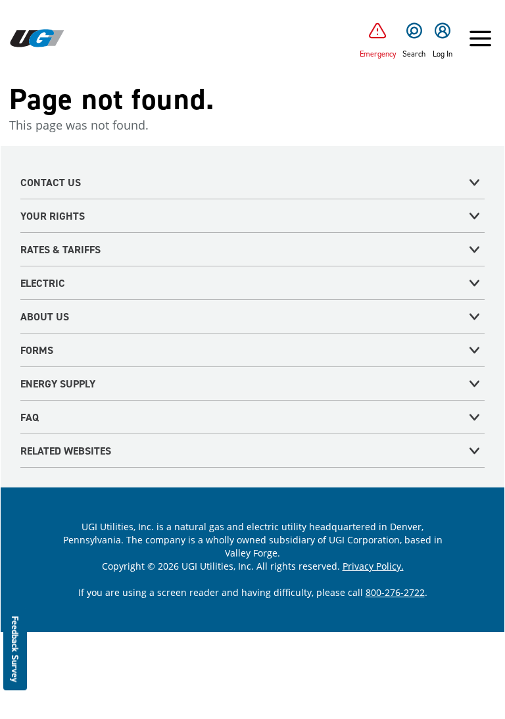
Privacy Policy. (373, 566)
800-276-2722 (395, 592)
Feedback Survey (15, 649)
